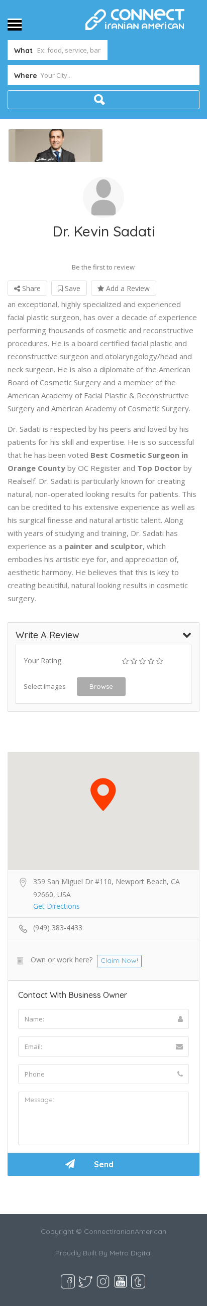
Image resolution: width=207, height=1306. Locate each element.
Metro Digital (131, 1252)
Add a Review (127, 288)
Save (71, 288)
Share (30, 288)
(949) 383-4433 (57, 927)
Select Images (45, 686)
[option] (55, 145)
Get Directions (56, 906)
